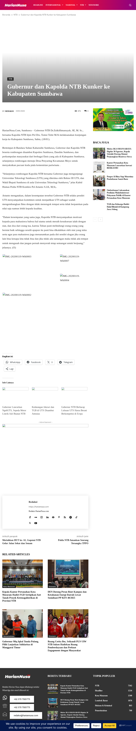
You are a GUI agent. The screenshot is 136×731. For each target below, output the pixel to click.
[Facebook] (30, 120)
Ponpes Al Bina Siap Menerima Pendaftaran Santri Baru (120, 177)
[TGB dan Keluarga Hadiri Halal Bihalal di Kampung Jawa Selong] (99, 208)
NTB (16, 14)
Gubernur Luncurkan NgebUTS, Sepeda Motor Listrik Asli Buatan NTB (14, 410)
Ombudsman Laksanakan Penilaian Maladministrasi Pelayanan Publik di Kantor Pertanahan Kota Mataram (119, 194)
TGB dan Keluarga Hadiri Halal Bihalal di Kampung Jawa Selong (118, 206)
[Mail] (53, 516)
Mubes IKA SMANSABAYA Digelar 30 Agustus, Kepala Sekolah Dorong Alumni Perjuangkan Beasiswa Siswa (119, 153)
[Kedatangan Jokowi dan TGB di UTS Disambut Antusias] (45, 394)
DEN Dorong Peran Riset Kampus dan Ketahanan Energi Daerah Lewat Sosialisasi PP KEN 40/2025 (67, 595)
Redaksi (9, 111)
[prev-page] (95, 219)
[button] (130, 5)
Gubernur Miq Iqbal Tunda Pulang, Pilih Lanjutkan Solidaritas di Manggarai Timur (20, 644)
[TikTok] (76, 516)
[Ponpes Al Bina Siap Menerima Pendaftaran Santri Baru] (99, 180)
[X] (40, 120)
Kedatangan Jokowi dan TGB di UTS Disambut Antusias (43, 410)
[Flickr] (35, 516)
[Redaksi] (15, 512)
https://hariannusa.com (39, 507)
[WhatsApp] (60, 120)
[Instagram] (41, 516)
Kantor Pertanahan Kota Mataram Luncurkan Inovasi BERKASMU (119, 165)
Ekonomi (52, 586)
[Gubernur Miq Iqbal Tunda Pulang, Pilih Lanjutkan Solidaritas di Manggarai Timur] (22, 623)
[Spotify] (70, 516)
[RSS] (65, 516)
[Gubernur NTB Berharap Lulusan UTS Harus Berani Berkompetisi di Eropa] (74, 394)
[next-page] (100, 219)
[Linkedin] (47, 516)
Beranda (6, 14)
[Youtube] (35, 522)
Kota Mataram (9, 586)
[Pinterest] (50, 120)
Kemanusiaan (8, 636)
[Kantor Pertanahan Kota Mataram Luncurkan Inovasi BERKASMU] (99, 167)
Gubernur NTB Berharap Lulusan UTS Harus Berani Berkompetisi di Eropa (74, 410)
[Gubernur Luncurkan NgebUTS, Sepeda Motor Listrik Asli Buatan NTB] (15, 394)
